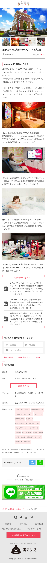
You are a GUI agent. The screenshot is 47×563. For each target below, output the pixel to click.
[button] (45, 23)
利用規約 (23, 524)
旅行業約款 (39, 524)
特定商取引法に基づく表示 (11, 529)
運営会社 (8, 524)
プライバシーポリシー (35, 529)
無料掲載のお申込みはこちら (23, 535)
